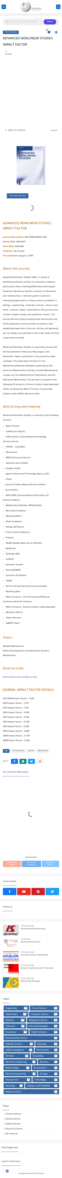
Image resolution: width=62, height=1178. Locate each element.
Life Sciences (11, 1133)
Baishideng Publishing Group (33, 929)
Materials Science (18, 1044)
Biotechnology (16, 1068)
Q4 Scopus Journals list (30, 942)
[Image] (11, 930)
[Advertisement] (31, 93)
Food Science (17, 1079)
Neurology (13, 1085)
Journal (31, 751)
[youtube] (24, 891)
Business (48, 1062)
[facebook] (9, 891)
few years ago (28, 926)
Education (47, 1044)
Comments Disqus (50, 864)
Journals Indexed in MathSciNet (34, 955)
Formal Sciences (13, 1113)
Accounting (44, 1056)
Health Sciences (44, 1032)
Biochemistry (46, 1050)
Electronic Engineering (19, 1062)
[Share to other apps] (40, 761)
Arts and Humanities (43, 1026)
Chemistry (14, 1026)
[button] (14, 761)
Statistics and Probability (41, 1085)
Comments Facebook (31, 864)
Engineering (16, 1008)
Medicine (14, 1020)
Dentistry (16, 1056)
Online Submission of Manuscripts (20, 677)
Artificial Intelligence (18, 1050)
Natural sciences (30, 1091)
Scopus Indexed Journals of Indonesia (37, 968)
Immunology (45, 1079)
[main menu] (4, 7)
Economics (15, 1032)
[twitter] (52, 891)
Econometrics (45, 1068)
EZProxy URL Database (30, 981)
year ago (26, 939)
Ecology (48, 1073)
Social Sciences (12, 1118)
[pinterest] (38, 891)
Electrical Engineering (20, 1073)
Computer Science (44, 1014)
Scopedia (40, 1174)
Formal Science (11, 32)
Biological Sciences (43, 1020)
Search (50, 22)
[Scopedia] (31, 6)
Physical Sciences (14, 1128)
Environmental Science (31, 1038)
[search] (58, 7)
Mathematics (43, 751)
